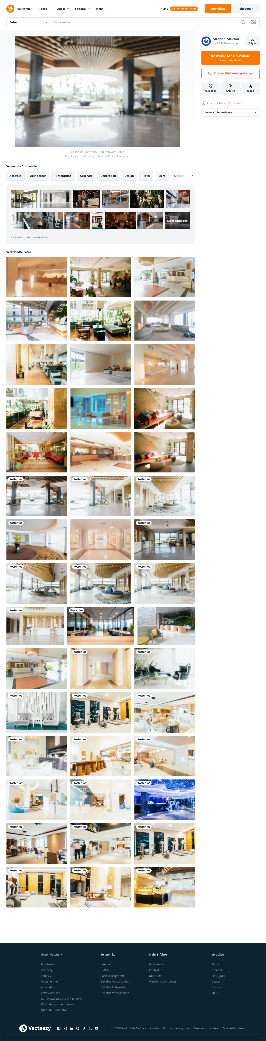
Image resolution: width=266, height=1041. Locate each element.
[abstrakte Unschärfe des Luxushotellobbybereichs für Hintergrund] (100, 321)
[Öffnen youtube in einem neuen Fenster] (96, 1028)
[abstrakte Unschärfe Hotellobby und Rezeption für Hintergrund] (36, 277)
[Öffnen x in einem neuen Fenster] (90, 1028)
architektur (38, 176)
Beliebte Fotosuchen (114, 987)
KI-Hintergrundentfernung (58, 1004)
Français (216, 987)
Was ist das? (234, 103)
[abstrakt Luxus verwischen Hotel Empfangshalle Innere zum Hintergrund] (100, 408)
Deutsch (216, 981)
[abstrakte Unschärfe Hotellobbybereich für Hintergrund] (164, 277)
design (129, 176)
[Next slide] (189, 176)
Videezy (46, 976)
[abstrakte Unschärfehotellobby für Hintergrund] (100, 277)
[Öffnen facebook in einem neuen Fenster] (58, 1028)
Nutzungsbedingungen (177, 1028)
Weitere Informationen (218, 112)
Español (216, 970)
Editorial (80, 9)
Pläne (164, 8)
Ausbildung (48, 987)
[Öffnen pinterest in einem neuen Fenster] (77, 1028)
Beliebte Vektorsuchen (115, 981)
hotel (146, 176)
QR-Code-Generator (54, 1010)
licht (162, 176)
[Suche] (243, 22)
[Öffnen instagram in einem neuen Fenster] (65, 1028)
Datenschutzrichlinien (206, 1028)
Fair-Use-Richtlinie (233, 1028)
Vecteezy (46, 970)
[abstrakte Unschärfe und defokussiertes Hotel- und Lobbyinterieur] (164, 668)
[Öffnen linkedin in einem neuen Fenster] (71, 1028)
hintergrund (63, 176)
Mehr (99, 9)
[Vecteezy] (10, 9)
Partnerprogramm (113, 976)
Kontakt (154, 970)
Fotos (43, 9)
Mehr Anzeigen (177, 220)
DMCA (105, 970)
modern (179, 176)
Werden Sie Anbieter (162, 981)
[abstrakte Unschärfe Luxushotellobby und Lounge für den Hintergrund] (100, 539)
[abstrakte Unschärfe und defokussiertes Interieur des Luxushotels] (100, 668)
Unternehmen (50, 981)
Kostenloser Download (230, 58)
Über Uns (155, 976)
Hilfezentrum (157, 964)
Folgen (252, 43)
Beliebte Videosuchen (115, 993)
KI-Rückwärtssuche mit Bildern (61, 998)
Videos (61, 9)
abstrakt (15, 176)
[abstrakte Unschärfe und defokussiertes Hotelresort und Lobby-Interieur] (36, 496)
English (216, 964)
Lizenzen (106, 964)
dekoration (108, 176)
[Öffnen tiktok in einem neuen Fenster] (84, 1028)
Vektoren (23, 9)
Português (218, 976)
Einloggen (246, 8)
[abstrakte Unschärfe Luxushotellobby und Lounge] (36, 539)
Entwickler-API (50, 993)
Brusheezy (48, 964)
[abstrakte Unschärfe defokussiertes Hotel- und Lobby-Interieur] (164, 756)
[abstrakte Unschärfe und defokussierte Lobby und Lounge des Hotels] (100, 756)
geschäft (86, 176)
